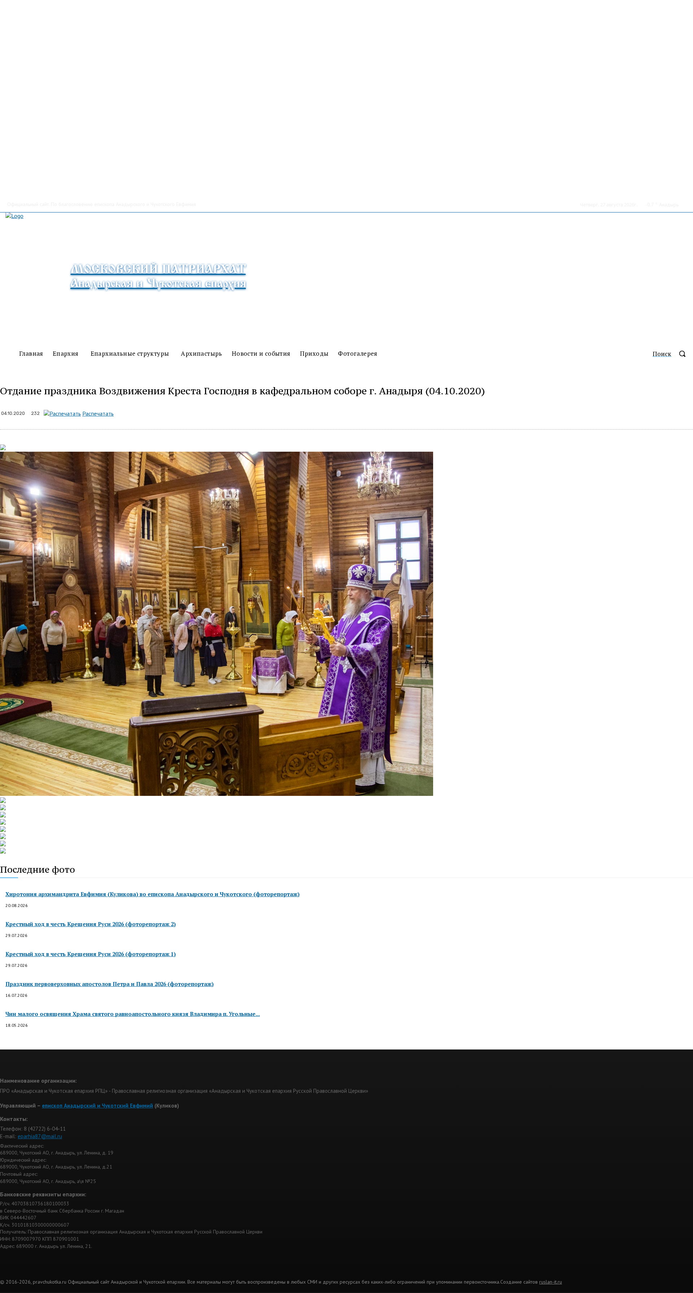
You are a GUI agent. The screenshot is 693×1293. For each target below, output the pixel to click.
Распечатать (98, 413)
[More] (275, 412)
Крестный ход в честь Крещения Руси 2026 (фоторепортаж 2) (90, 924)
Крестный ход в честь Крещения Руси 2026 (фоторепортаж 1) (90, 953)
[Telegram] (223, 412)
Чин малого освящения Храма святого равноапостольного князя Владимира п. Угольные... (132, 1013)
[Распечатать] (62, 413)
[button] (673, 353)
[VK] (249, 412)
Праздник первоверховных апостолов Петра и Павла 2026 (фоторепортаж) (109, 983)
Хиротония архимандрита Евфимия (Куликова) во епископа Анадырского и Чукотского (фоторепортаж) (152, 894)
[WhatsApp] (198, 412)
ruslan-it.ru (550, 1282)
